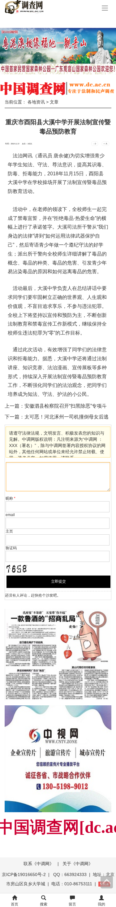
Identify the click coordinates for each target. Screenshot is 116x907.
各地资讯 (36, 101)
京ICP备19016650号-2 (24, 874)
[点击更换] (16, 568)
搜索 (43, 904)
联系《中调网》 (39, 863)
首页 (14, 904)
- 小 (94, 144)
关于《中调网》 (77, 863)
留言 (72, 904)
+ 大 (105, 144)
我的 (101, 904)
